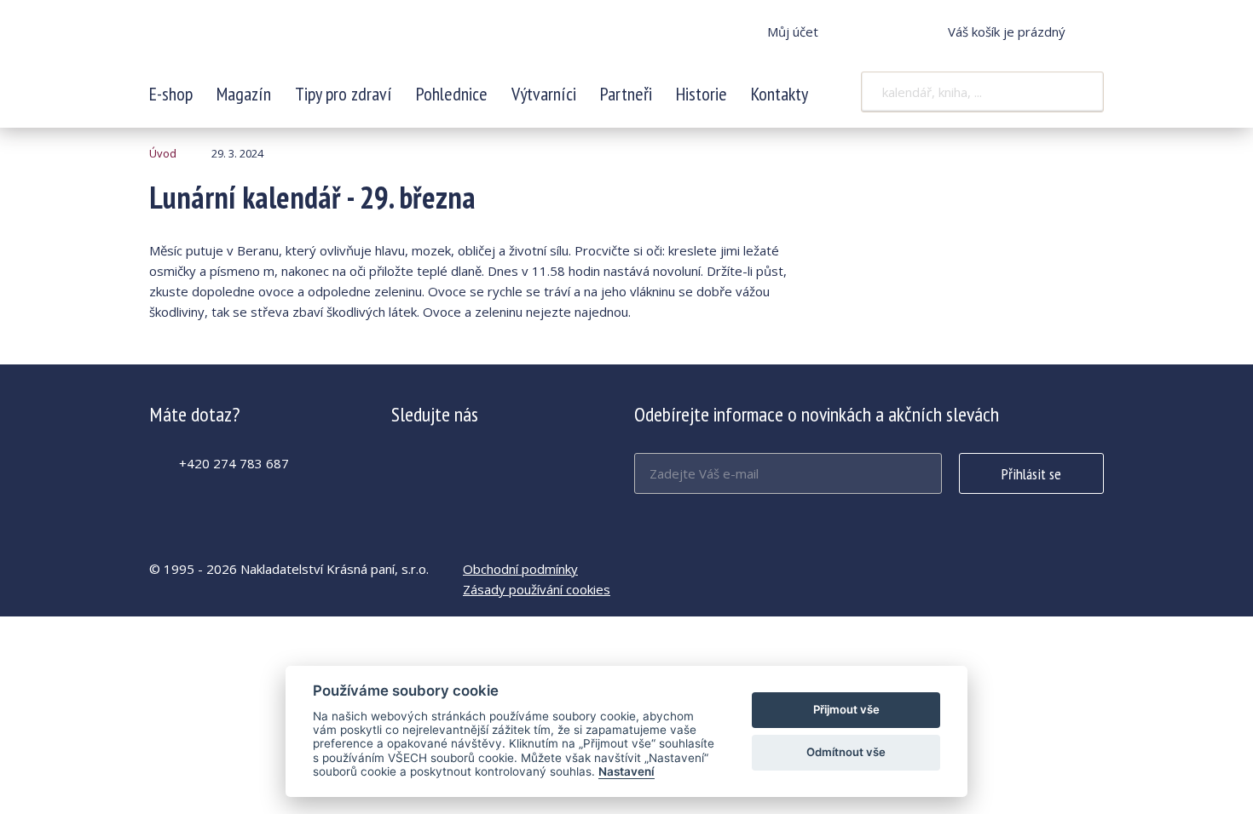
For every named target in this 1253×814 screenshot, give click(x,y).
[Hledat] (1079, 91)
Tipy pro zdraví (343, 94)
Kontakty (779, 94)
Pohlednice (452, 94)
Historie (701, 94)
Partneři (626, 94)
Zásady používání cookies (536, 589)
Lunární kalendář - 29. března (262, 42)
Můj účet (792, 31)
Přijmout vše (846, 709)
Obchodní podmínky (520, 568)
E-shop (171, 94)
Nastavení (626, 771)
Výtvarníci (543, 94)
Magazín (244, 94)
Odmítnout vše (846, 752)
